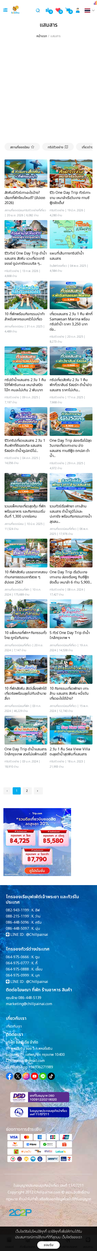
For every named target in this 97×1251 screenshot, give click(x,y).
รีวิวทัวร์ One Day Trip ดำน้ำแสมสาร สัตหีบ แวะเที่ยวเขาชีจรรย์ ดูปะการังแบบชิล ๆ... (26, 258)
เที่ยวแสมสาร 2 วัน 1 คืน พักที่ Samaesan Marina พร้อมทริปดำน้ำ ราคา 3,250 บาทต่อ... (71, 322)
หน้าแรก (42, 36)
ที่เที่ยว (42, 210)
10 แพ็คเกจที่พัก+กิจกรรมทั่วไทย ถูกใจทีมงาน (26, 635)
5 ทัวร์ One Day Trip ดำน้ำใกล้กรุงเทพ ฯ (70, 635)
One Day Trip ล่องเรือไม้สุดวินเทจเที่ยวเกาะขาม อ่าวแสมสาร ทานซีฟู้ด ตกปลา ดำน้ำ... (71, 448)
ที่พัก (26, 589)
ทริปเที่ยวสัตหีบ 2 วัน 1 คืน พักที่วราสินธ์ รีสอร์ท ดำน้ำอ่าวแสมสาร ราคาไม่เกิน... (71, 385)
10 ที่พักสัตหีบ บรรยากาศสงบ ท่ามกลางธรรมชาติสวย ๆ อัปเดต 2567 (26, 577)
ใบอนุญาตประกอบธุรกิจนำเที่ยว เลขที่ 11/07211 (49, 1185)
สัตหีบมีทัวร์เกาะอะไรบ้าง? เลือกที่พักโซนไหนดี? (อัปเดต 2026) (25, 197)
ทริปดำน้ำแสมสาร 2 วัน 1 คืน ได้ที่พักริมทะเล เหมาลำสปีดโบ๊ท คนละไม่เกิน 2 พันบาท (25, 385)
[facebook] (9, 1076)
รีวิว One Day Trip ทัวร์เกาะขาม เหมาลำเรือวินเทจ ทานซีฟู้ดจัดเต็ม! (70, 197)
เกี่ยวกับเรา (14, 1026)
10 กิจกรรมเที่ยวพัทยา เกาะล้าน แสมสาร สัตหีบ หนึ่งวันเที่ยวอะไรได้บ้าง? (69, 693)
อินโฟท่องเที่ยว (58, 266)
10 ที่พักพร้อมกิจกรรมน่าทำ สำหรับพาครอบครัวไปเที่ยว (25, 317)
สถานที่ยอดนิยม (20, 147)
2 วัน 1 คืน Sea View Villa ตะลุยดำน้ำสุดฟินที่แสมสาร (70, 752)
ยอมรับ (48, 1245)
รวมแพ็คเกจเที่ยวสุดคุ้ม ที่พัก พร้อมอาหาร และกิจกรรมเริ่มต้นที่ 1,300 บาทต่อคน (25, 511)
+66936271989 (40, 1067)
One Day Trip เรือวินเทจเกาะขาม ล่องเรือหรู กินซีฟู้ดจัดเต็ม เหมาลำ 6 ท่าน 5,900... (71, 577)
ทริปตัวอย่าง (55, 147)
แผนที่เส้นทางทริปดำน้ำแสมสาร (67, 256)
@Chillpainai (37, 934)
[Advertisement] (48, 92)
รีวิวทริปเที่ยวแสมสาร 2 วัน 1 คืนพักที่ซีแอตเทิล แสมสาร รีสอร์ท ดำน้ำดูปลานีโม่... (25, 445)
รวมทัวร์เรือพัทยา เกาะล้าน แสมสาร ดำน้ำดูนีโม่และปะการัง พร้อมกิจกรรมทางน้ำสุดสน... (71, 514)
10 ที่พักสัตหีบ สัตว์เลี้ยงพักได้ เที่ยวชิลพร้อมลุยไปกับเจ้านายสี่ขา (25, 693)
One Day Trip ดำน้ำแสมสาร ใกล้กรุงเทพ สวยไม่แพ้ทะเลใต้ (26, 752)
